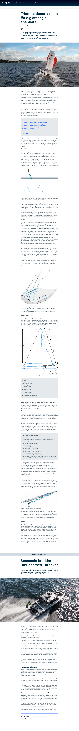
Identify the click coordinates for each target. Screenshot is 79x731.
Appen (32, 2)
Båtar (17, 2)
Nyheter (37, 2)
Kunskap (27, 2)
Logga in (70, 2)
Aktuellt (18, 7)
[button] (57, 175)
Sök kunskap (25, 7)
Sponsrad (24, 718)
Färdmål (22, 2)
